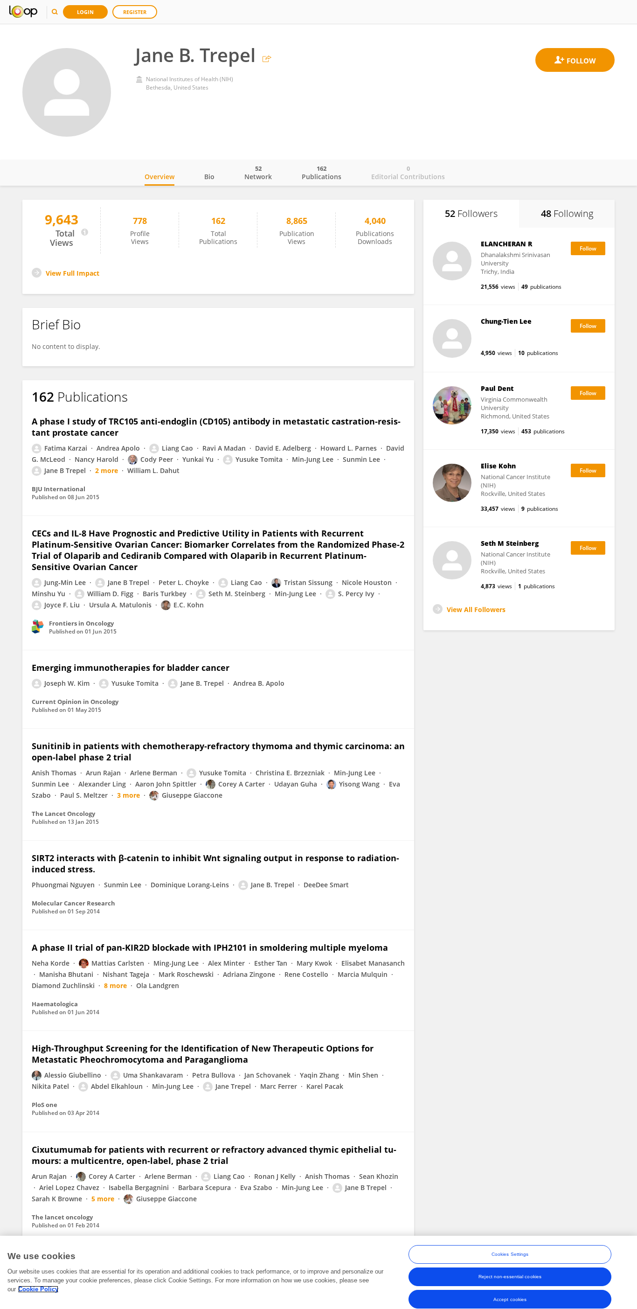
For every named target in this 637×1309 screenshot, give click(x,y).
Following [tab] (567, 213)
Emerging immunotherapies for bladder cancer (130, 667)
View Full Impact (72, 273)
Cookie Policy (38, 1289)
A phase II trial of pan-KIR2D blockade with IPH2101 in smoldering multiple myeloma (210, 947)
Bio (209, 176)
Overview (159, 176)
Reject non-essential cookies (509, 1276)
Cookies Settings (510, 1254)
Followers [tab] (471, 213)
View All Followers (476, 609)
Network (258, 172)
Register (134, 11)
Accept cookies (509, 1299)
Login (85, 11)
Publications (321, 172)
